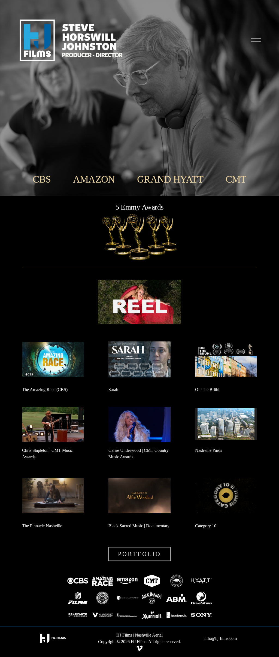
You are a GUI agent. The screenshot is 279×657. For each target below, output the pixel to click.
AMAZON (94, 179)
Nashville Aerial (149, 635)
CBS (42, 179)
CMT (236, 179)
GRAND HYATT (170, 179)
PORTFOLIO (139, 553)
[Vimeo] (139, 648)
